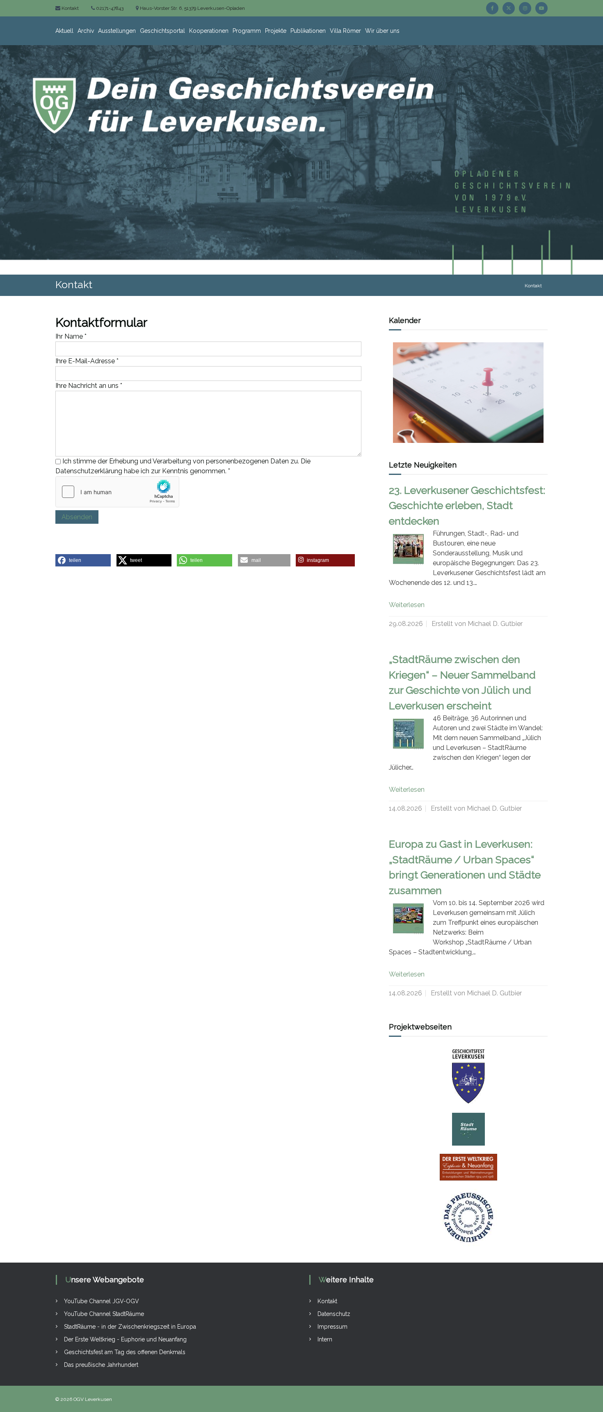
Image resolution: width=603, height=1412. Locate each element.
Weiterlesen (407, 605)
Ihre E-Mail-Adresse (87, 361)
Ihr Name (71, 336)
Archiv (86, 31)
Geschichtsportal (162, 31)
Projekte (275, 31)
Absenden (77, 517)
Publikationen (308, 31)
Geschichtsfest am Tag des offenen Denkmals (124, 1352)
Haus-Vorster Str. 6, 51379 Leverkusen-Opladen (192, 8)
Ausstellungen (117, 31)
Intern (324, 1339)
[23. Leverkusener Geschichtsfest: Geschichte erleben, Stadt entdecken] (408, 549)
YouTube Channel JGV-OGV (101, 1301)
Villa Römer (345, 31)
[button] (83, 560)
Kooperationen (208, 31)
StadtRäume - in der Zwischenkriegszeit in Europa (130, 1326)
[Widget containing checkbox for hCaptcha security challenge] (117, 491)
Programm (247, 31)
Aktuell (64, 31)
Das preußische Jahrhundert (101, 1365)
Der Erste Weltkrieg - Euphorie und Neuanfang (125, 1339)
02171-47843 (109, 8)
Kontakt (69, 8)
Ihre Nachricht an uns (88, 386)
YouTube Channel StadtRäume (104, 1314)
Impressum (332, 1326)
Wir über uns (382, 31)
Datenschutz (333, 1314)
